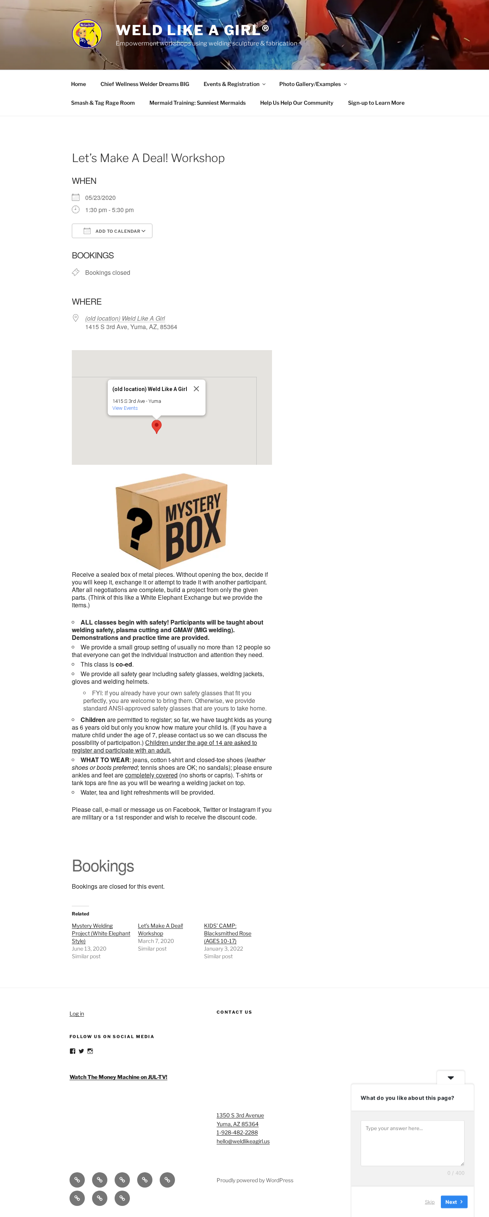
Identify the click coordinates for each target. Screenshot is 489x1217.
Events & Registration (231, 84)
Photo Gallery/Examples (310, 84)
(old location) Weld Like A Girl (125, 318)
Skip (430, 1201)
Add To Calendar (117, 231)
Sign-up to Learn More (376, 102)
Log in (77, 1013)
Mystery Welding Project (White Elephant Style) (101, 933)
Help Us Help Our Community (297, 102)
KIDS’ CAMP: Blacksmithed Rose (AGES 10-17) (227, 933)
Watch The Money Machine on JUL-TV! (118, 1077)
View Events (125, 408)
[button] (157, 427)
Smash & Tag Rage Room (103, 102)
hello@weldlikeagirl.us (243, 1141)
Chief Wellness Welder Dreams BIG (144, 84)
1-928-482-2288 (237, 1132)
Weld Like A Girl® (193, 30)
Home (78, 84)
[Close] (196, 389)
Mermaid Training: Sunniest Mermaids (197, 102)
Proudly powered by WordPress (255, 1180)
